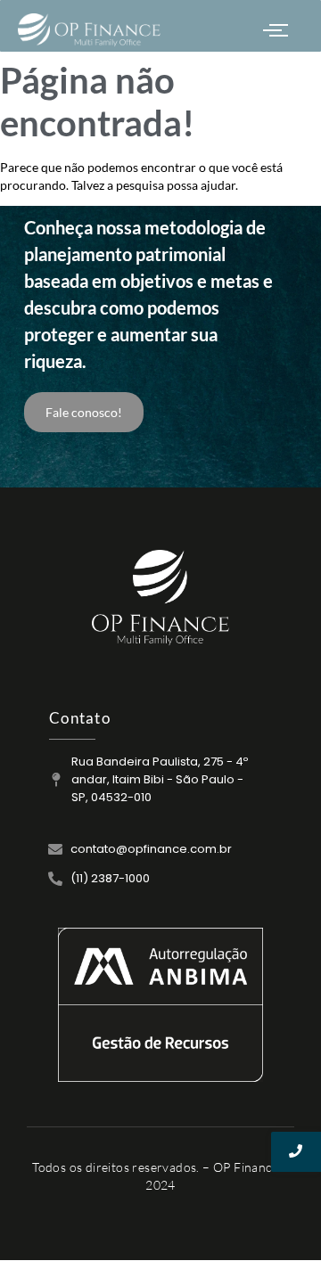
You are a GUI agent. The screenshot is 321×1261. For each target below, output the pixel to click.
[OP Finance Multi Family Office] (160, 598)
